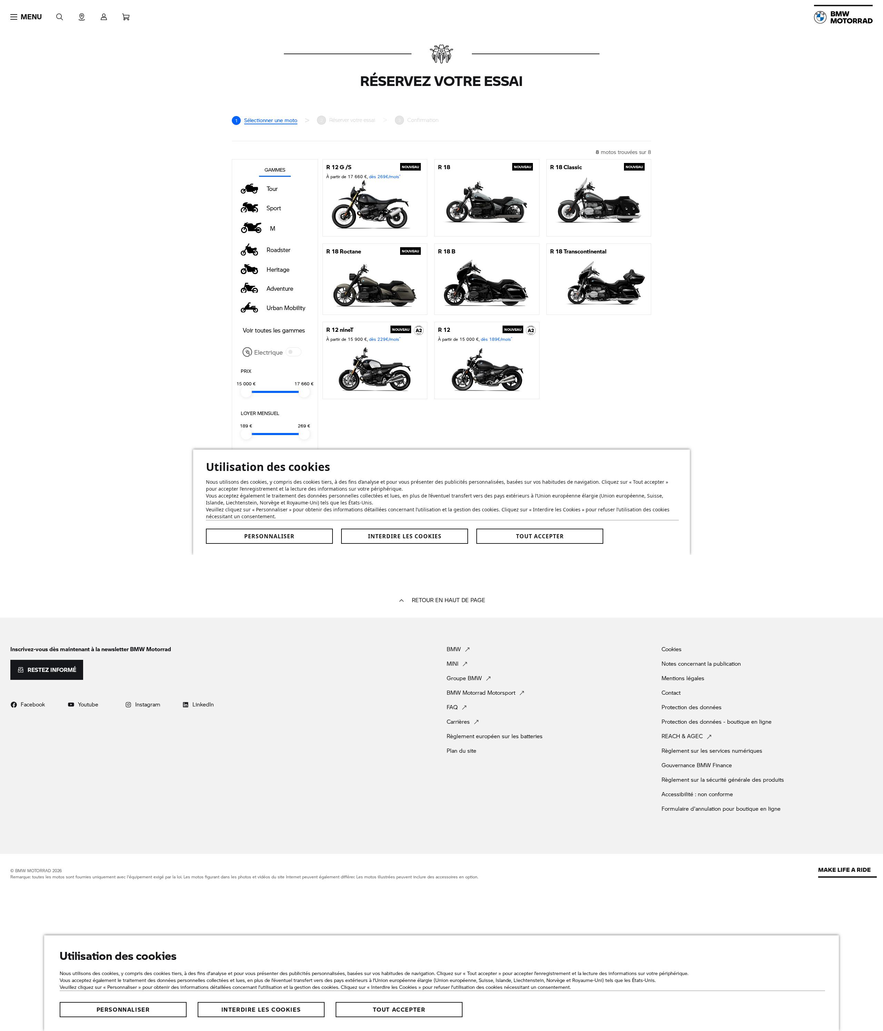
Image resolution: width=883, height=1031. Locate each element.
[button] (26, 17)
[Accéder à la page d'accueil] (843, 17)
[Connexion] (104, 14)
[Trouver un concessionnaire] (82, 14)
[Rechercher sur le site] (60, 14)
